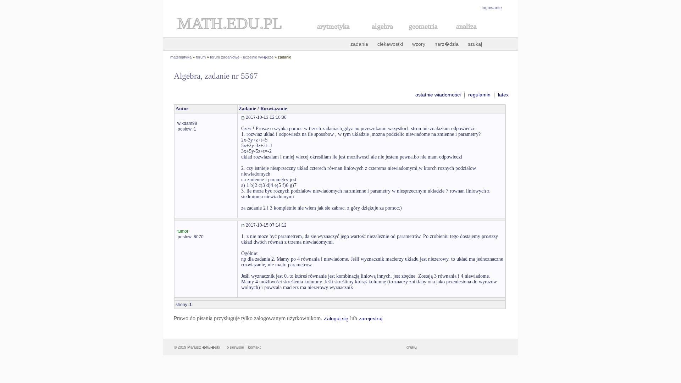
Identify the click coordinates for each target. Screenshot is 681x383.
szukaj (475, 44)
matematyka (181, 57)
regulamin (479, 95)
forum (201, 57)
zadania (359, 44)
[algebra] (379, 34)
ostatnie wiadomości (438, 95)
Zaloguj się (336, 318)
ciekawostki (390, 44)
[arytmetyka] (333, 34)
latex (503, 95)
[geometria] (421, 34)
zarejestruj (370, 318)
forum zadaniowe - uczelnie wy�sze (241, 57)
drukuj (411, 347)
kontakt (254, 347)
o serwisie (235, 347)
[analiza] (466, 34)
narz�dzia (446, 44)
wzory (418, 44)
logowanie (492, 7)
